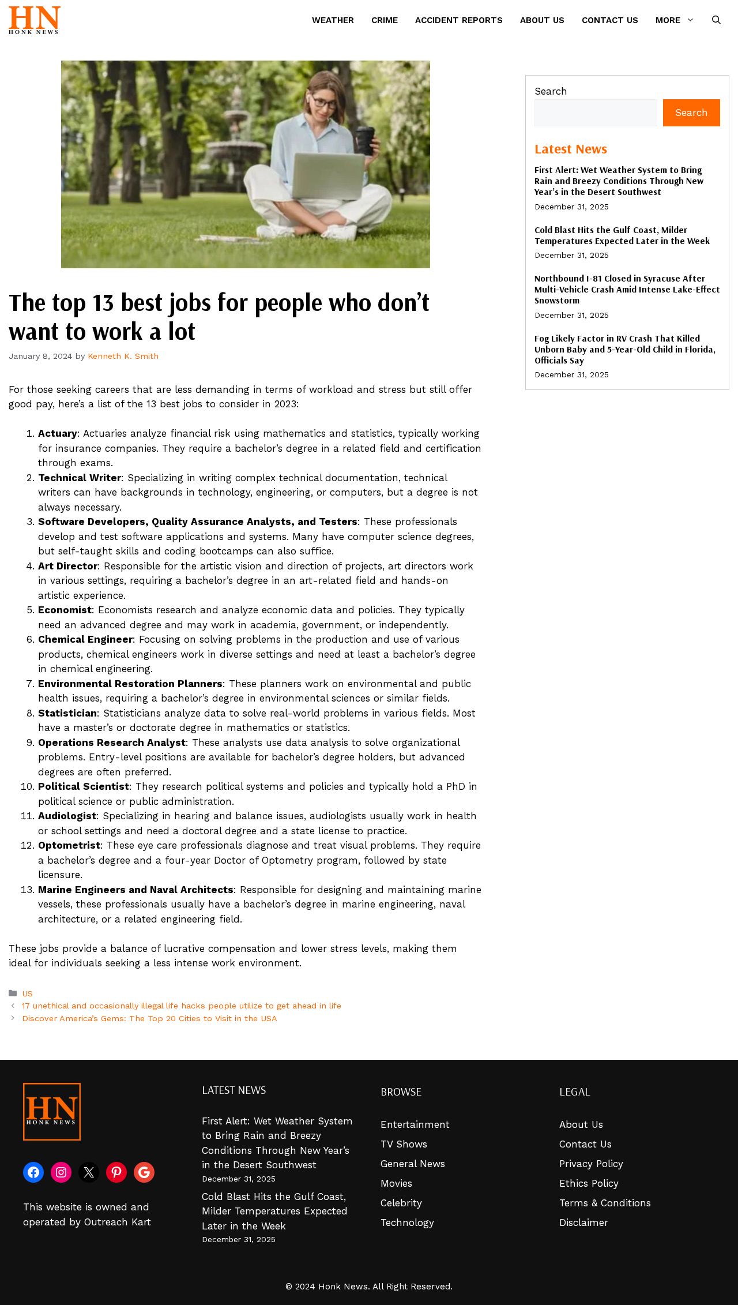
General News (413, 1163)
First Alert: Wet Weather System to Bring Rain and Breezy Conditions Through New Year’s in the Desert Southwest (618, 180)
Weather (333, 20)
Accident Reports (459, 20)
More (668, 20)
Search (550, 91)
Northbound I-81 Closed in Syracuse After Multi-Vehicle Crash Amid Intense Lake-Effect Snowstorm (627, 289)
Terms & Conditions (605, 1203)
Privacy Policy (591, 1163)
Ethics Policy (589, 1183)
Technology (407, 1222)
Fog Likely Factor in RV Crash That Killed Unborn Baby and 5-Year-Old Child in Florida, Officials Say (625, 349)
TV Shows (404, 1144)
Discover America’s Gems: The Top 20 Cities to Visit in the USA (149, 1018)
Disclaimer (583, 1222)
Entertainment (415, 1124)
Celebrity (401, 1203)
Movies (396, 1183)
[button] (716, 20)
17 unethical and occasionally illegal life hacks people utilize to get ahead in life (181, 1006)
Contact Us (610, 20)
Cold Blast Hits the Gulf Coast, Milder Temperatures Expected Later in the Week (622, 235)
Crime (384, 20)
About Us (542, 20)
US (27, 994)
